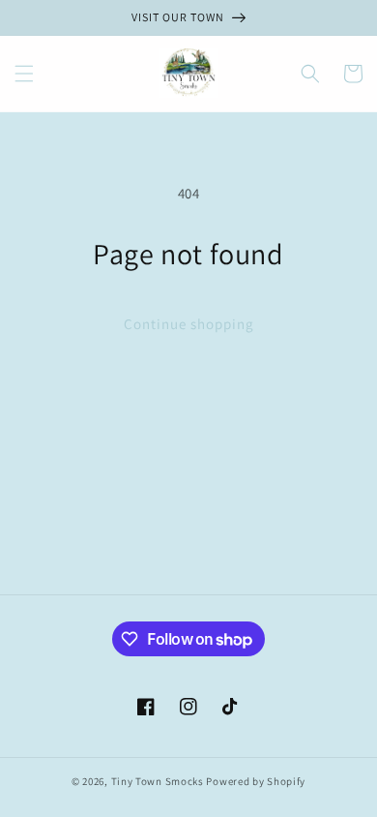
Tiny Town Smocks (157, 781)
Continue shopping (189, 324)
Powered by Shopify (255, 781)
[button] (24, 73)
